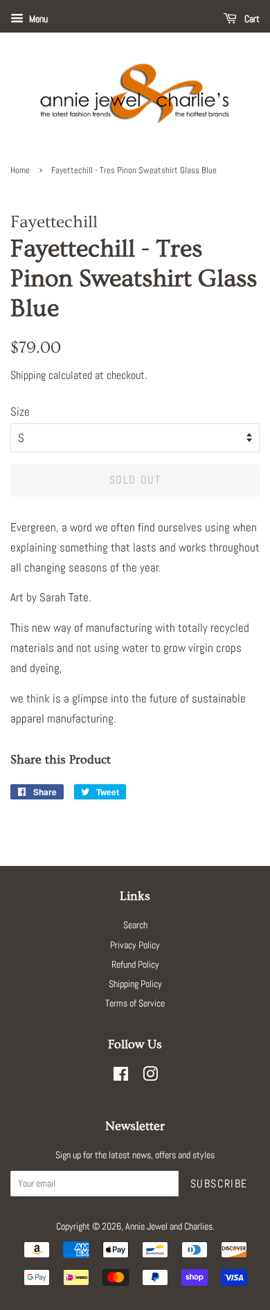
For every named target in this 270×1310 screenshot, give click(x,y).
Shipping (28, 375)
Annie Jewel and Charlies (169, 1226)
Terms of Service (135, 1003)
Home (20, 170)
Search (135, 925)
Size (20, 411)
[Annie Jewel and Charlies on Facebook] (121, 1076)
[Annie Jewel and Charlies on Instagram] (150, 1076)
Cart (251, 18)
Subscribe (219, 1183)
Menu (37, 18)
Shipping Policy (135, 983)
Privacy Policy (135, 945)
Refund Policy (135, 964)
